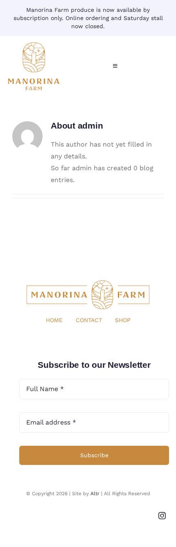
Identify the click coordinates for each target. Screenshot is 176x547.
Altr (94, 493)
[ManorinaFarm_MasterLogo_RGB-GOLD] (33, 45)
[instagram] (162, 516)
